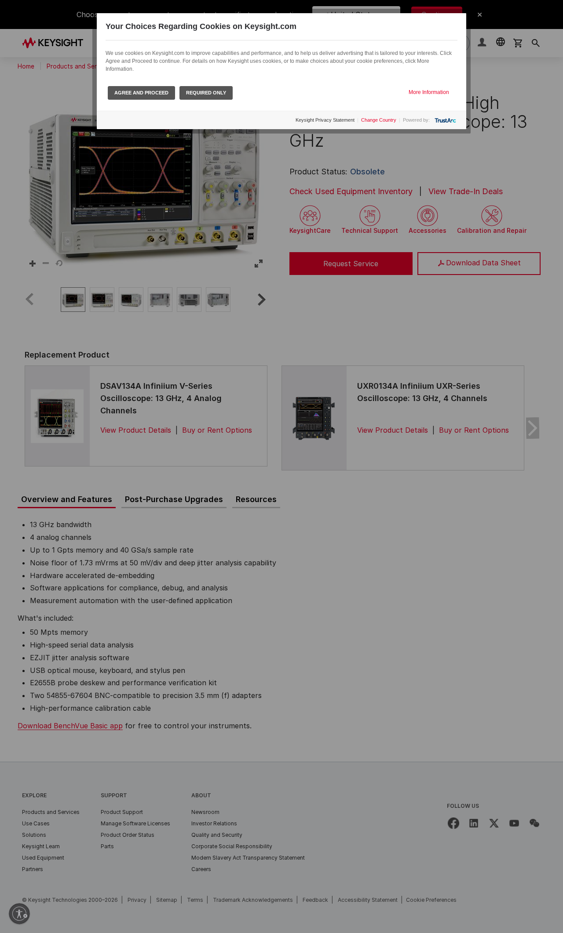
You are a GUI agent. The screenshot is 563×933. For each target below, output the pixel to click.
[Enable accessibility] (19, 913)
